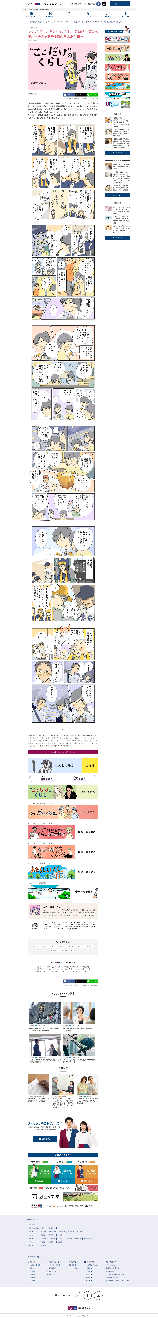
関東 (31, 1268)
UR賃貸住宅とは (52, 1262)
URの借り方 (71, 1262)
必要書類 (71, 1265)
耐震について (53, 1274)
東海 (31, 1271)
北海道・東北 (34, 1265)
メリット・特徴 (54, 1265)
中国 (31, 1277)
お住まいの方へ (111, 1277)
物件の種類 (52, 1271)
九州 (31, 1280)
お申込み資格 (73, 1268)
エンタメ (60, 22)
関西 (31, 1274)
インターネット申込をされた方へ (116, 1280)
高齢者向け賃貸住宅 (112, 1268)
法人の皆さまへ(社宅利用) (114, 1274)
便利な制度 (52, 1268)
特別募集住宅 (110, 1271)
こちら (49, 115)
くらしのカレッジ (49, 22)
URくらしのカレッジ (112, 1265)
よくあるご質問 (109, 1262)
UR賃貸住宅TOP (33, 22)
